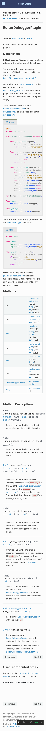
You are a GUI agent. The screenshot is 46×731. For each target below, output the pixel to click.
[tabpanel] (23, 170)
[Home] (4, 18)
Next (36, 657)
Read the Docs (13, 726)
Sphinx (16, 724)
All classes (12, 18)
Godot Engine (24, 4)
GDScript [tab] (10, 122)
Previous (11, 657)
